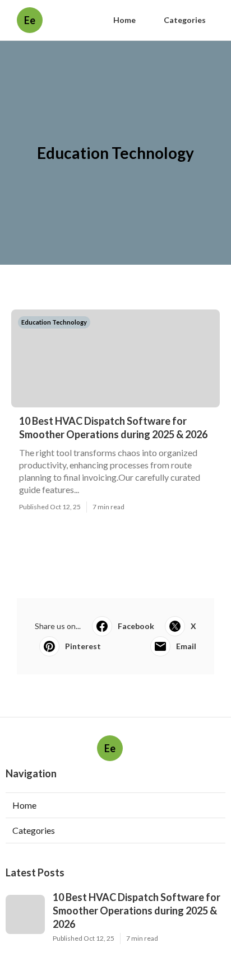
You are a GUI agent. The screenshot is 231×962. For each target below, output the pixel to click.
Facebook (136, 626)
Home (124, 20)
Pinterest (83, 646)
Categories (185, 20)
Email (186, 646)
